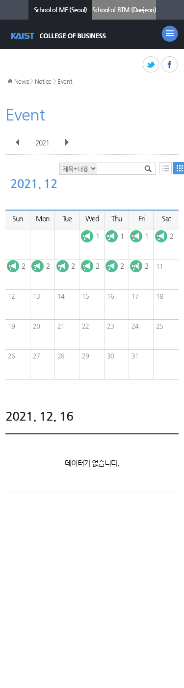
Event (64, 81)
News (21, 81)
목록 (165, 168)
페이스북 (170, 64)
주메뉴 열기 (170, 34)
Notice (43, 81)
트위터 (151, 64)
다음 (66, 142)
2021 (42, 142)
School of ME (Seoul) (60, 9)
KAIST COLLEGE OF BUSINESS (59, 36)
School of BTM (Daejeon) (124, 9)
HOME (10, 81)
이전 (17, 142)
